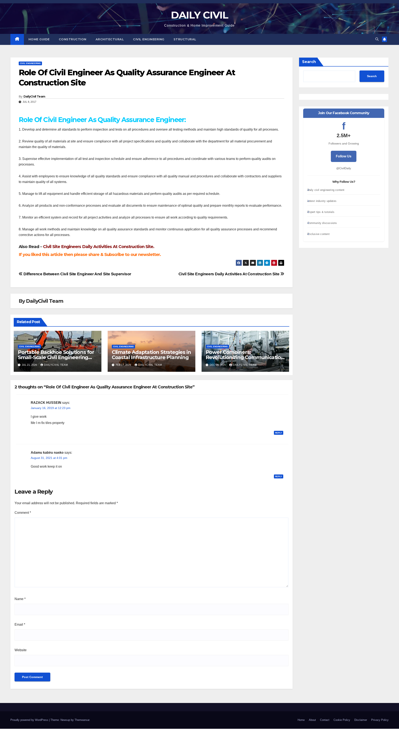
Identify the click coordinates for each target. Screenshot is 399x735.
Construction (72, 39)
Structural (185, 39)
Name (20, 599)
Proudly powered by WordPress (29, 719)
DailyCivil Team (34, 96)
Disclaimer (360, 719)
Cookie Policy (342, 719)
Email (20, 624)
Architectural (110, 39)
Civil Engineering (148, 39)
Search (309, 61)
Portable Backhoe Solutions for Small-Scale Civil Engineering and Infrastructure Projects (56, 357)
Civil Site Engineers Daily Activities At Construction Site (229, 274)
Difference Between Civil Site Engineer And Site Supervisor (77, 274)
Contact (324, 719)
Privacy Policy (380, 719)
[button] (377, 39)
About (312, 719)
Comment (23, 512)
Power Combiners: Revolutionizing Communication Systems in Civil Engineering (245, 357)
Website (21, 650)
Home (301, 719)
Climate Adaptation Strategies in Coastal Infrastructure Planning (151, 354)
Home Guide (39, 39)
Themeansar (82, 719)
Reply (278, 433)
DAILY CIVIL (199, 15)
